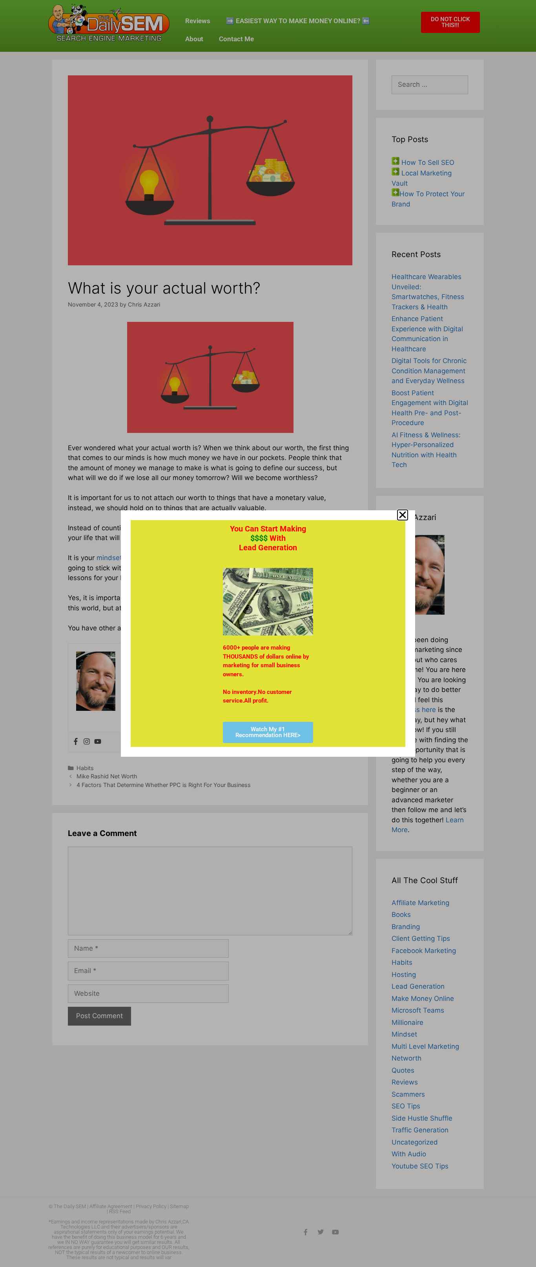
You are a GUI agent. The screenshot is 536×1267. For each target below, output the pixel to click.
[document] (268, 633)
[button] (402, 515)
